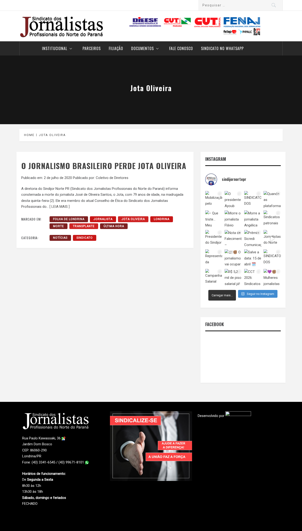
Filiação (116, 48)
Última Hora (114, 226)
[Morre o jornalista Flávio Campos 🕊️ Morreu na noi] (233, 218)
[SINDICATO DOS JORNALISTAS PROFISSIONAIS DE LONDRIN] (252, 199)
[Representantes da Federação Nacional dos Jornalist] (213, 257)
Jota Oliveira (133, 219)
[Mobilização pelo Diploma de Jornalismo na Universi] (213, 199)
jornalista (103, 219)
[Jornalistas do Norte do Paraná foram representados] (272, 238)
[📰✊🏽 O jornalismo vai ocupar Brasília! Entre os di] (233, 257)
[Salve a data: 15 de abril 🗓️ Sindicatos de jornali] (252, 257)
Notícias (60, 237)
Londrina (161, 219)
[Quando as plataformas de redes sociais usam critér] (272, 199)
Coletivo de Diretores (112, 178)
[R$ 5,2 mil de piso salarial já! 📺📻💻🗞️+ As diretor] (233, 277)
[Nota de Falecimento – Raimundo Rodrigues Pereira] (233, 238)
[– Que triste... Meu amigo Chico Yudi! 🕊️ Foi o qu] (213, 218)
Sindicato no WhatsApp (222, 48)
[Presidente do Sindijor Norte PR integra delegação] (213, 238)
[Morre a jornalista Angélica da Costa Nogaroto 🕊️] (252, 218)
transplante (84, 226)
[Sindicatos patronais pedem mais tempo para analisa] (272, 218)
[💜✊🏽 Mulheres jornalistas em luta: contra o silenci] (272, 277)
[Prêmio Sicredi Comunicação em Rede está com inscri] (252, 238)
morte (58, 226)
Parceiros (92, 48)
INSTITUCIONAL (54, 48)
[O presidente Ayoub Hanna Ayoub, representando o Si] (233, 199)
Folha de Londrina (68, 219)
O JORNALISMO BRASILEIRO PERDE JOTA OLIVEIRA (103, 165)
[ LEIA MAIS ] (60, 206)
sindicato (84, 237)
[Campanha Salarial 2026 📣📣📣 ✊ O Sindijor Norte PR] (213, 277)
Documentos (142, 48)
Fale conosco (181, 48)
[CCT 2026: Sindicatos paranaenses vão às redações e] (252, 277)
